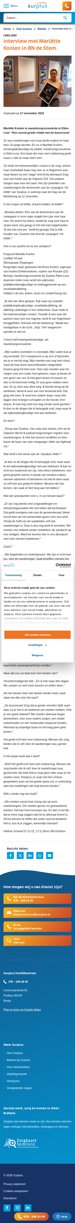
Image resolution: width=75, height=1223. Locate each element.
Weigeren (37, 655)
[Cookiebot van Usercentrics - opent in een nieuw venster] (55, 565)
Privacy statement (14, 1184)
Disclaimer (10, 1198)
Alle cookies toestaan (38, 634)
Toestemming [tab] (13, 575)
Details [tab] (37, 575)
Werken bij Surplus (18, 1060)
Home (7, 28)
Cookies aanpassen (15, 1191)
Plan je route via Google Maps (22, 1009)
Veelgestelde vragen (19, 1088)
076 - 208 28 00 (18, 982)
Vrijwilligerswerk (17, 1074)
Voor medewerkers (18, 1067)
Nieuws (42, 28)
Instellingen (35, 644)
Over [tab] (62, 575)
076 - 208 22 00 (34, 1216)
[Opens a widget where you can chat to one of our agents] (62, 1217)
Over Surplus (24, 28)
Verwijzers (13, 1081)
